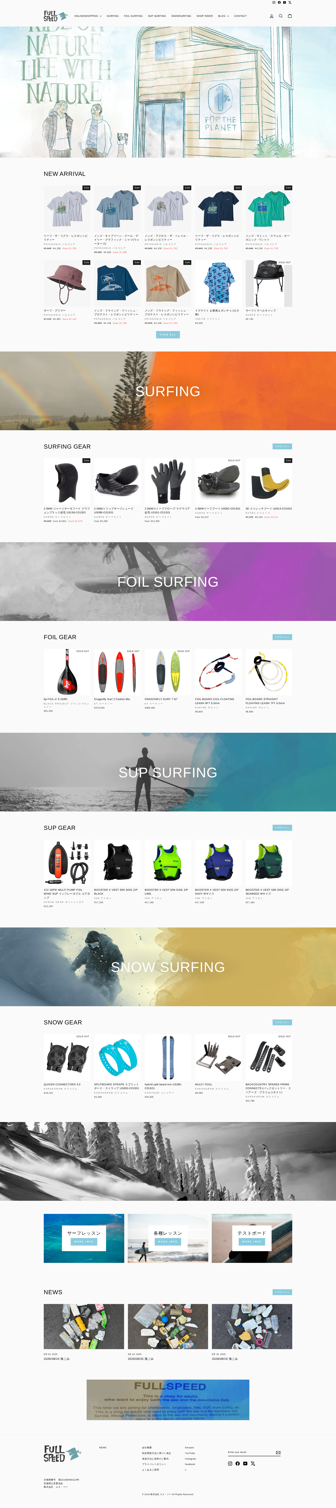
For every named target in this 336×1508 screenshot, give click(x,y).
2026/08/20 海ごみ (141, 1359)
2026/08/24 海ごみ (57, 1359)
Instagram (190, 1458)
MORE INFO (83, 1241)
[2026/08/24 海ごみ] (84, 1326)
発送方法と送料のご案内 (155, 1458)
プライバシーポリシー (154, 1464)
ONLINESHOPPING (86, 16)
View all (168, 334)
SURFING (113, 16)
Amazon (189, 1447)
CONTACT (240, 16)
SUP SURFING (157, 16)
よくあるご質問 (150, 1469)
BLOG (222, 16)
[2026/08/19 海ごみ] (252, 1326)
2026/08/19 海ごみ (225, 1359)
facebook (190, 1464)
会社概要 (147, 1447)
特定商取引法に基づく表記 (156, 1453)
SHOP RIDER (205, 16)
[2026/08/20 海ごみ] (168, 1326)
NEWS (103, 1447)
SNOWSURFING (181, 16)
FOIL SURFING (133, 16)
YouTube (190, 1453)
